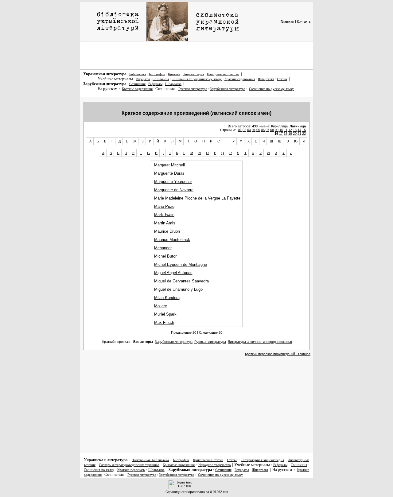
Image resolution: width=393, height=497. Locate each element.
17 (281, 133)
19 (290, 133)
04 (253, 130)
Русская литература (192, 89)
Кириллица (279, 126)
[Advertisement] (196, 55)
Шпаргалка (266, 79)
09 (276, 130)
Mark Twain (164, 214)
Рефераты (143, 79)
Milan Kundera (167, 297)
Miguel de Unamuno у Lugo (178, 289)
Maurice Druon (167, 231)
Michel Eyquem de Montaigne (180, 264)
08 (272, 130)
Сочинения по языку (99, 470)
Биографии (157, 74)
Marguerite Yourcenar (173, 181)
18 (285, 133)
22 (304, 133)
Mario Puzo (164, 206)
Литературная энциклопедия (262, 460)
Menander (163, 248)
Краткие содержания (239, 79)
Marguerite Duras (169, 173)
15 (304, 130)
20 (295, 133)
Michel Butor (165, 256)
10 (281, 130)
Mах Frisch (164, 322)
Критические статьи (208, 460)
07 (267, 130)
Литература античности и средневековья (260, 342)
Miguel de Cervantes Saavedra (181, 281)
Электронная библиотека (150, 460)
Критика (174, 74)
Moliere (160, 306)
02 (244, 130)
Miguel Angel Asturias (173, 272)
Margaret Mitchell (169, 165)
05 (258, 130)
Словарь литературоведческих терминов (129, 465)
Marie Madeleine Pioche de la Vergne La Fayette (197, 198)
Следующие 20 (210, 332)
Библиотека (137, 74)
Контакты (304, 21)
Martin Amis (164, 223)
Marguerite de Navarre (173, 190)
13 (295, 130)
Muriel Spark (165, 314)
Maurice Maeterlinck (172, 239)
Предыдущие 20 (183, 332)
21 (299, 133)
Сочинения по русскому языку (271, 89)
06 (263, 130)
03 (249, 130)
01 (240, 130)
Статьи (282, 79)
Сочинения (161, 79)
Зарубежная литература (227, 89)
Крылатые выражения (179, 465)
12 (290, 130)
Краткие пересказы (131, 470)
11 (285, 130)
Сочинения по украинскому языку (197, 79)
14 (299, 130)
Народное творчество (223, 74)
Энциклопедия (193, 74)
